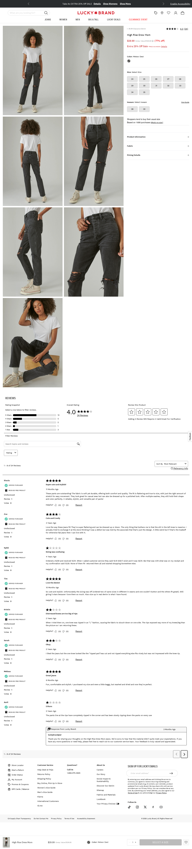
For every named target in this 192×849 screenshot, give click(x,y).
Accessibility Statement (86, 818)
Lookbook (101, 799)
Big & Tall (93, 19)
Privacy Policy (161, 793)
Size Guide (185, 102)
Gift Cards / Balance (20, 789)
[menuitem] (47, 20)
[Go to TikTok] (129, 807)
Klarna (40, 796)
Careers (100, 769)
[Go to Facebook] (153, 807)
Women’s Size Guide (46, 787)
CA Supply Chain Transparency (19, 818)
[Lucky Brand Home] (96, 12)
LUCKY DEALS (113, 19)
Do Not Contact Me (41, 818)
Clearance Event (138, 19)
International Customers (48, 801)
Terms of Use (133, 793)
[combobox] (174, 464)
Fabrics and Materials (106, 794)
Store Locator (18, 765)
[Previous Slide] (30, 3)
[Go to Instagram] (137, 807)
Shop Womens (116, 3)
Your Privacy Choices (106, 804)
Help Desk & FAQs (45, 769)
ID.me (39, 805)
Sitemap (100, 790)
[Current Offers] (155, 12)
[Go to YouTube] (161, 807)
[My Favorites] (168, 13)
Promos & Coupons (20, 784)
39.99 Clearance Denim (137, 29)
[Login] (175, 13)
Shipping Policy (44, 778)
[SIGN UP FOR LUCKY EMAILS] (171, 773)
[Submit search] (46, 12)
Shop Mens (130, 3)
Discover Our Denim (105, 785)
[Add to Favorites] (186, 842)
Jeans (48, 19)
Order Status (17, 775)
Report (78, 505)
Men (78, 19)
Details (102, 3)
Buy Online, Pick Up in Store (49, 783)
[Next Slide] (161, 3)
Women (63, 19)
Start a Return (18, 770)
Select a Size (161, 842)
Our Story (101, 774)
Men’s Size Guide (44, 792)
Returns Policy (43, 774)
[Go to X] (145, 807)
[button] (182, 13)
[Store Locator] (161, 13)
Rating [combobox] (9, 453)
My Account (17, 779)
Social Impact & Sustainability (103, 779)
